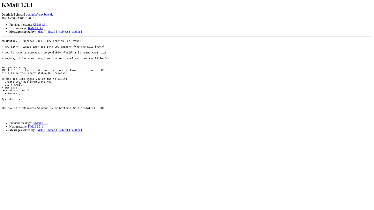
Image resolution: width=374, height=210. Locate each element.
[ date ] (40, 31)
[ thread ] (51, 31)
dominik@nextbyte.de (39, 14)
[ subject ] (64, 31)
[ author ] (76, 31)
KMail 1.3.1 (40, 24)
